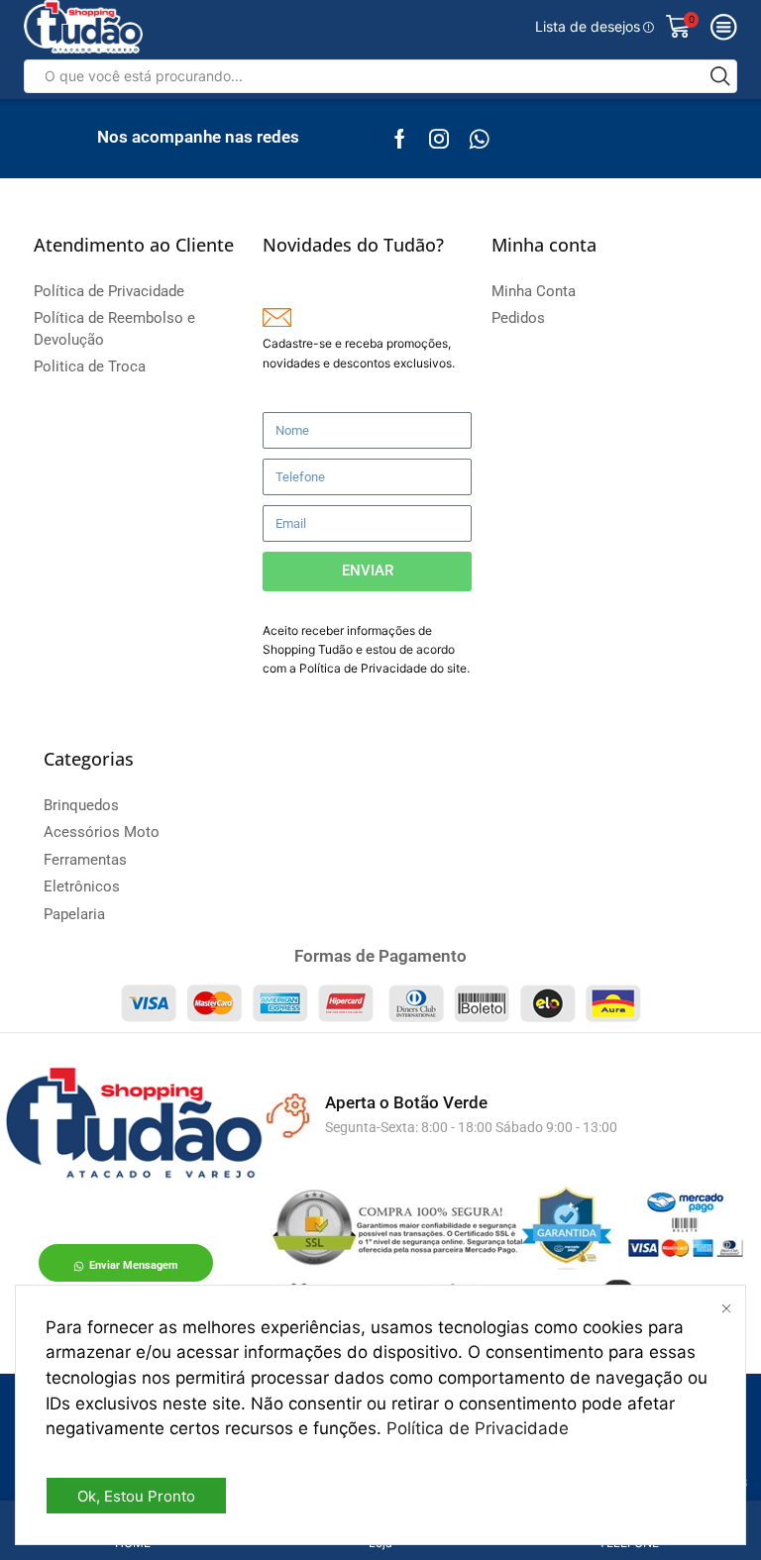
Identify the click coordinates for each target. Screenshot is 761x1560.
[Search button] (720, 76)
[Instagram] (439, 139)
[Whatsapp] (479, 139)
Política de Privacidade (477, 1428)
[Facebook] (399, 139)
